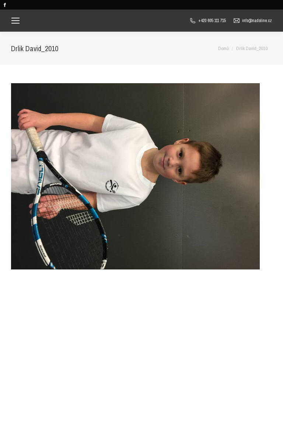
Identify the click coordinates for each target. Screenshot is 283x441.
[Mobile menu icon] (15, 20)
